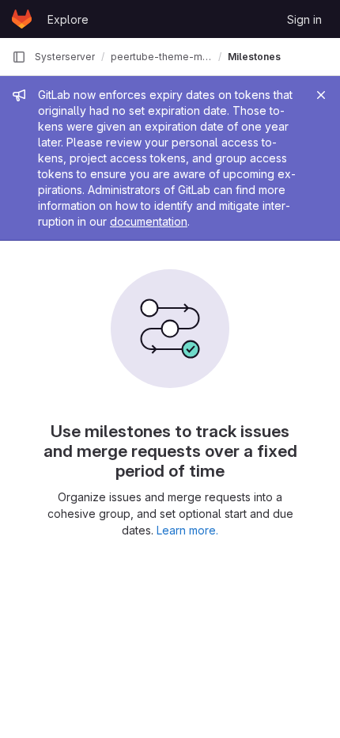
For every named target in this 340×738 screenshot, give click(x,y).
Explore (68, 19)
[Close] (321, 95)
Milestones (254, 57)
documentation (148, 221)
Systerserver (65, 57)
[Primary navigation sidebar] (19, 57)
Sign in (304, 19)
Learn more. (187, 530)
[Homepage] (22, 19)
